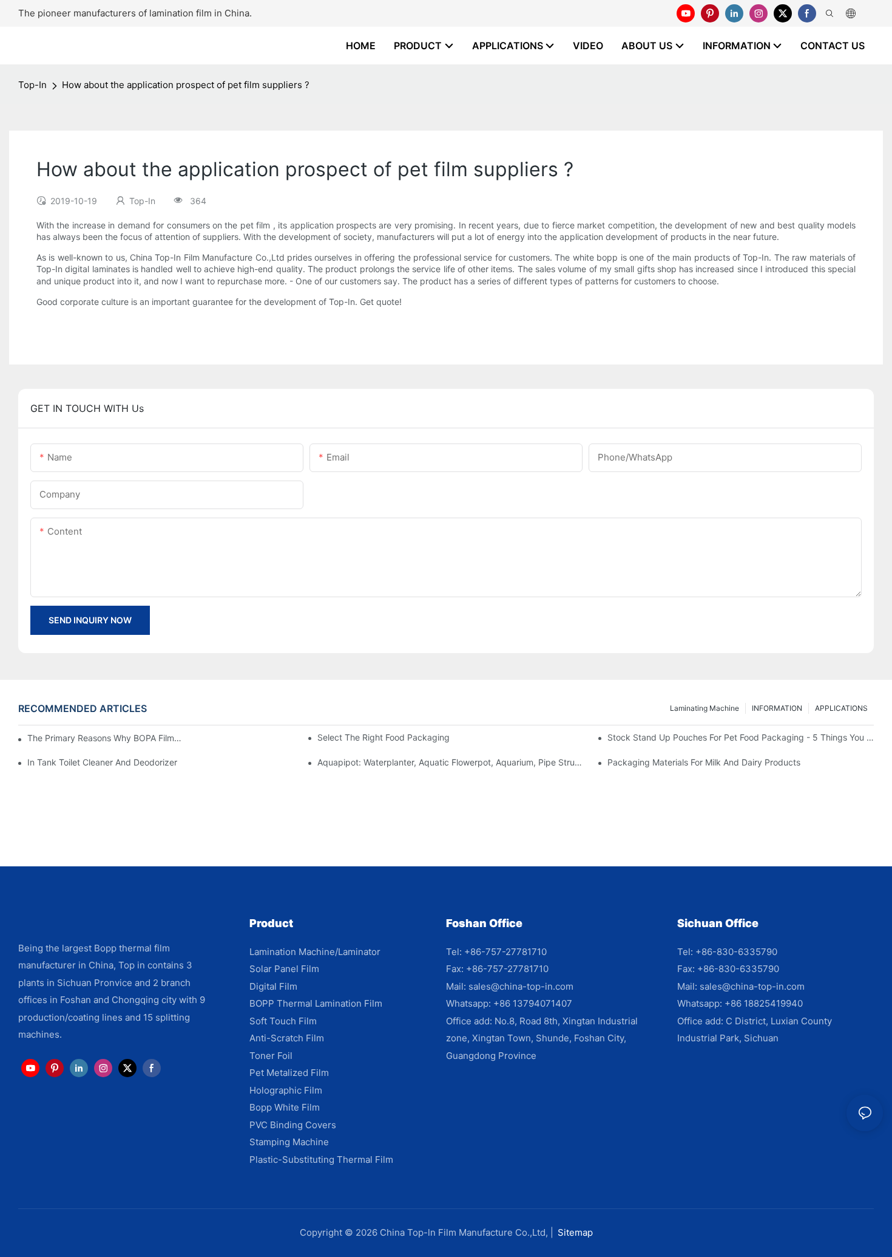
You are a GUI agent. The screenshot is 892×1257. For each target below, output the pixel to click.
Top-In (32, 85)
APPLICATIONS (841, 708)
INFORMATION (777, 708)
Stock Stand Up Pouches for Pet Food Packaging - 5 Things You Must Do (740, 737)
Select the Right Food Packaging (383, 737)
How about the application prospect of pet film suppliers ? (185, 85)
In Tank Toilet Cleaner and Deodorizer (102, 762)
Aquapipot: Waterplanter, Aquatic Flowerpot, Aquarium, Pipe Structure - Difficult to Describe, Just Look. (450, 762)
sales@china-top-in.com (520, 986)
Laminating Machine (704, 708)
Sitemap (575, 1232)
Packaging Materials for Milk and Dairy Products (703, 762)
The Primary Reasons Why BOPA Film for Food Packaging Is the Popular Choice (104, 738)
